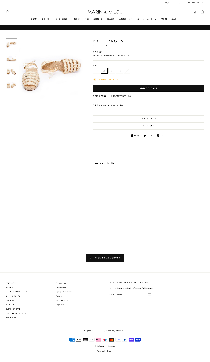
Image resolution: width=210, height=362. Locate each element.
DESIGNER (62, 18)
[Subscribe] (149, 294)
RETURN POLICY (13, 317)
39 (112, 70)
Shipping (107, 55)
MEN (164, 18)
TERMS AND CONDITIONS (16, 313)
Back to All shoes (107, 258)
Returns (59, 296)
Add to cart (148, 88)
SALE (175, 18)
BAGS (111, 18)
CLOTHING (81, 18)
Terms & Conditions (64, 292)
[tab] (100, 96)
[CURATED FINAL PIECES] (105, 27)
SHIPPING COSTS (13, 296)
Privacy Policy (62, 283)
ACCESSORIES (129, 18)
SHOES (98, 18)
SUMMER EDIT (41, 18)
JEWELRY (150, 18)
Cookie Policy (61, 287)
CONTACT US (11, 283)
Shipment (148, 126)
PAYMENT (10, 287)
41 (127, 70)
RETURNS (10, 300)
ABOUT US (10, 305)
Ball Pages (108, 41)
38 (104, 70)
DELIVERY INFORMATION (16, 292)
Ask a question (148, 119)
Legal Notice (61, 305)
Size (95, 65)
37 (97, 70)
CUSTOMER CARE (13, 309)
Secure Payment (62, 300)
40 (119, 70)
